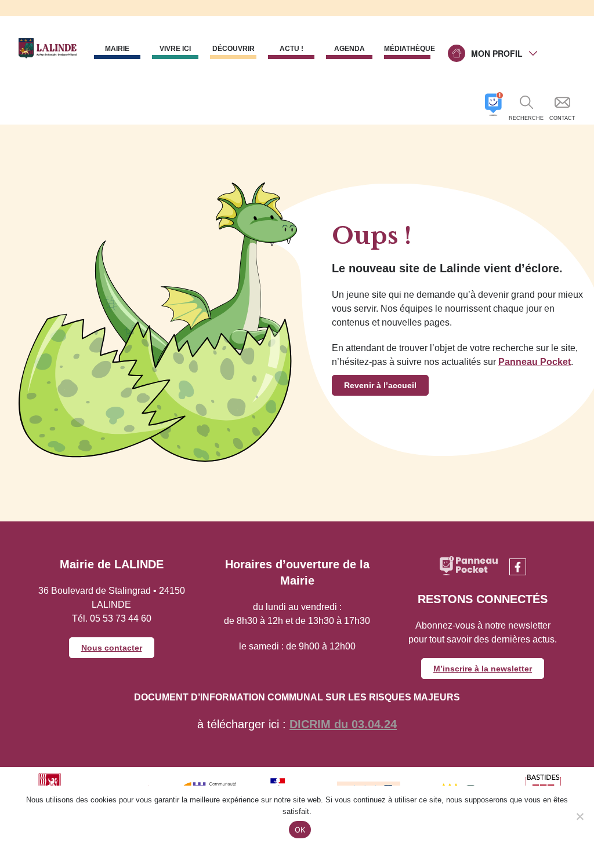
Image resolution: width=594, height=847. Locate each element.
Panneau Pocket (534, 362)
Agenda (349, 49)
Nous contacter (111, 647)
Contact (562, 118)
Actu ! (291, 49)
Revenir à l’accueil (380, 385)
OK (300, 829)
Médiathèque (407, 49)
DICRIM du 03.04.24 (343, 724)
